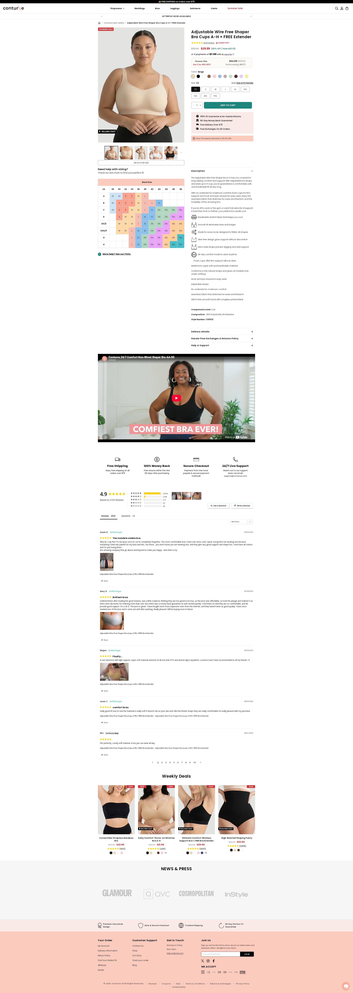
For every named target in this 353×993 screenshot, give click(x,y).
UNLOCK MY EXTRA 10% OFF (176, 530)
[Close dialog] (242, 446)
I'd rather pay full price (176, 538)
